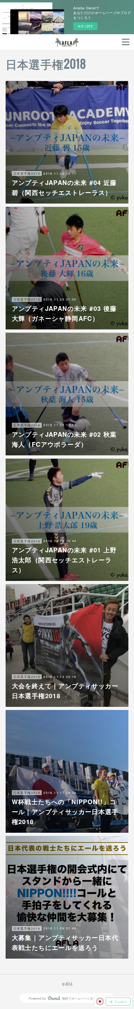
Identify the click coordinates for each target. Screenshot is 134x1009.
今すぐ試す (85, 26)
